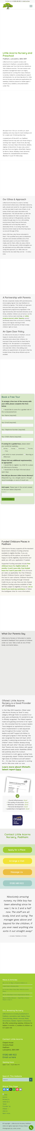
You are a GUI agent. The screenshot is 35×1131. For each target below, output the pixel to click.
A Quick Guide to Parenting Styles (11, 986)
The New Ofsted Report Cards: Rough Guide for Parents (16, 994)
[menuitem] (30, 6)
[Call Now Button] (31, 1127)
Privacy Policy (23, 1126)
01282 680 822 (17, 1)
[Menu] (30, 6)
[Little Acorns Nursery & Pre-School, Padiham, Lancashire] (14, 6)
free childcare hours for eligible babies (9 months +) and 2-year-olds (16, 566)
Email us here (9, 1057)
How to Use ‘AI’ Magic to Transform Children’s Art (15, 983)
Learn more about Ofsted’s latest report (16, 768)
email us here (26, 1)
